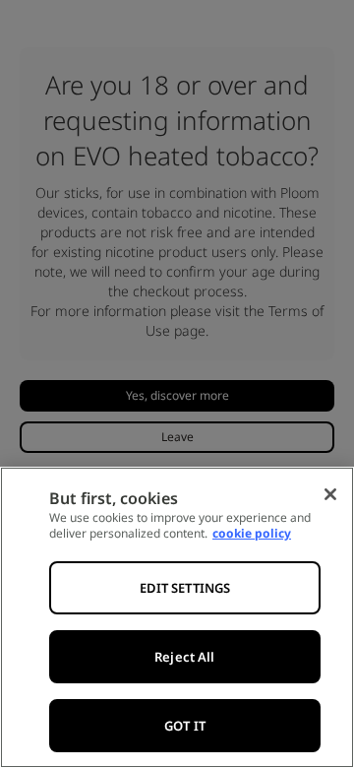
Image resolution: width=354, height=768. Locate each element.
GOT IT (185, 726)
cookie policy (251, 533)
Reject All (184, 657)
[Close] (330, 494)
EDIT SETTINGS (185, 588)
